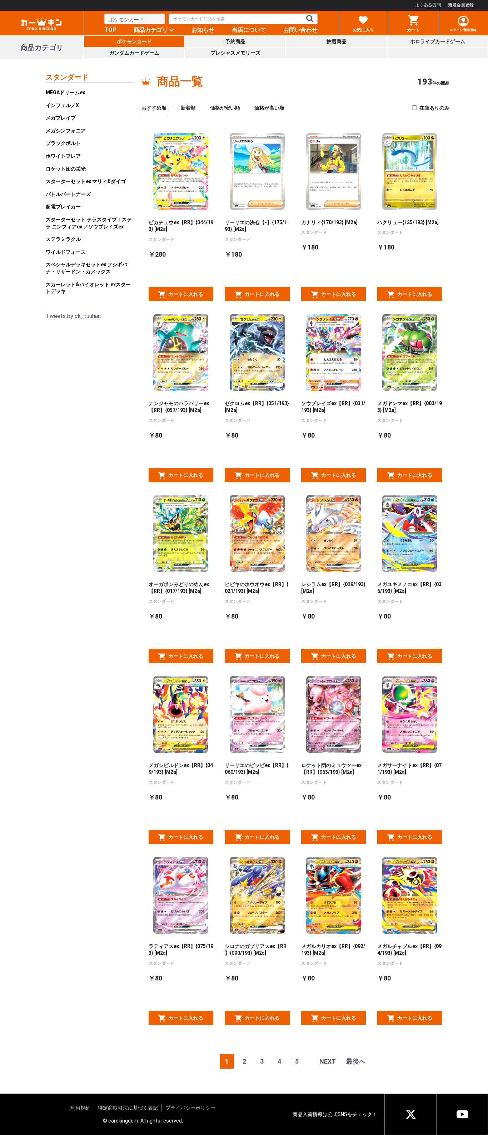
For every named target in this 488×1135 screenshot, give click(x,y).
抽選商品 (337, 41)
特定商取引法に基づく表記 (128, 1108)
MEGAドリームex (65, 92)
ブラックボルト (63, 143)
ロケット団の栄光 (66, 169)
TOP (110, 29)
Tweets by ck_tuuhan (73, 316)
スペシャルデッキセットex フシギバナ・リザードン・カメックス (86, 268)
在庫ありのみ (434, 108)
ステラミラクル (63, 239)
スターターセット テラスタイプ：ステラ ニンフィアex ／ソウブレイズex (89, 223)
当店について (249, 29)
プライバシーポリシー (190, 1108)
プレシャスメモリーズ (235, 53)
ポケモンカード (134, 41)
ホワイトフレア (63, 156)
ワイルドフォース (66, 252)
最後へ (355, 1061)
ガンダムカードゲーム (134, 53)
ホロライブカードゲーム (437, 41)
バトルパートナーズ (68, 194)
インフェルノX (62, 105)
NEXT (327, 1061)
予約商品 (235, 41)
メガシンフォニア (66, 130)
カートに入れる (185, 294)
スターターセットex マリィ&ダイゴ (86, 181)
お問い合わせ (300, 29)
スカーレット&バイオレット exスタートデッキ (88, 288)
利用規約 (80, 1108)
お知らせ (202, 29)
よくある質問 (428, 4)
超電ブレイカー (63, 207)
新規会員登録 (461, 4)
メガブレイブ (61, 118)
